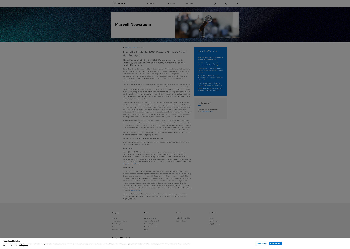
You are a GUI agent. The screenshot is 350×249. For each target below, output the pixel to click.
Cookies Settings (262, 243)
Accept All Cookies (275, 243)
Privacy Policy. (24, 246)
